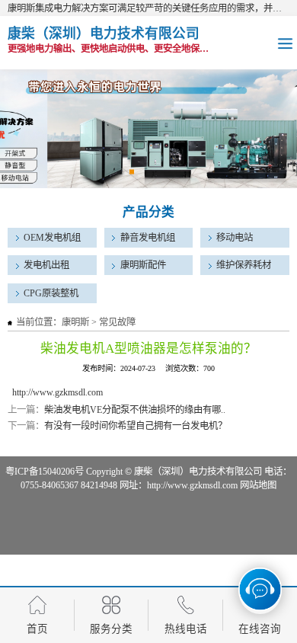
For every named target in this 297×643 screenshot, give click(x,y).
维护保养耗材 (243, 265)
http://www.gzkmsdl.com (57, 392)
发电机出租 (46, 265)
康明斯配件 (143, 265)
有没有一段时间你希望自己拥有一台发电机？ (135, 426)
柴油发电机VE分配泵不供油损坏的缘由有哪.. (134, 410)
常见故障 (117, 322)
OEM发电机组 (52, 237)
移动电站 (234, 237)
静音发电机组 (147, 237)
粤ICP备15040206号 (44, 471)
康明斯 (75, 322)
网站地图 (258, 485)
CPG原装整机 (51, 293)
